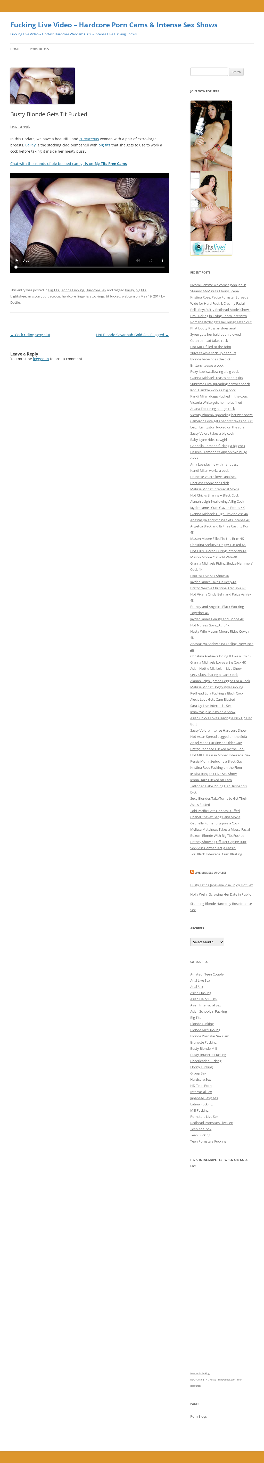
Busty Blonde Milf (203, 1048)
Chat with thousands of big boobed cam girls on (68, 163)
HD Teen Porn (201, 1085)
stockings (97, 296)
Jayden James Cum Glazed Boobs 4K (217, 507)
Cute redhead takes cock (209, 340)
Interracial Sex (201, 1091)
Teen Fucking (200, 1135)
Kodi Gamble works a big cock (213, 390)
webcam (128, 296)
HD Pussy (211, 1379)
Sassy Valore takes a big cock (212, 433)
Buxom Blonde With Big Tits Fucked (217, 835)
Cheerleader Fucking (205, 1061)
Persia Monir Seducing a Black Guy (216, 761)
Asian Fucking (200, 992)
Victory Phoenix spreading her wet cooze (221, 414)
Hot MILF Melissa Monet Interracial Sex (220, 755)
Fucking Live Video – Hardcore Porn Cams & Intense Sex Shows (114, 24)
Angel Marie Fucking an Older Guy (216, 742)
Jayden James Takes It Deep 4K (213, 582)
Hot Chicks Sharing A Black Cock (214, 495)
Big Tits (53, 290)
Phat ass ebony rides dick (209, 483)
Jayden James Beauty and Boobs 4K (217, 619)
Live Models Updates (210, 872)
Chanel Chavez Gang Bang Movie (215, 817)
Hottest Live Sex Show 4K (209, 575)
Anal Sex (196, 986)
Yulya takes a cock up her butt (213, 353)
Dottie (15, 302)
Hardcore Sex (96, 290)
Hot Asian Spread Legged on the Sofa (218, 736)
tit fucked (113, 296)
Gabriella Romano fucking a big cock (217, 445)
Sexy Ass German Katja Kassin (213, 848)
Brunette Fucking (203, 1042)
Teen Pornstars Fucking (208, 1141)
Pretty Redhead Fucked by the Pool (217, 749)
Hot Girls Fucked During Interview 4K (218, 551)
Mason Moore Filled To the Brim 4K (217, 538)
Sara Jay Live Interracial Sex (211, 705)
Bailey (30, 145)
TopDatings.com (226, 1379)
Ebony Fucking (201, 1067)
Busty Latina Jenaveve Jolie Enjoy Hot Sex (221, 885)
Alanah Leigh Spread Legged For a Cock (220, 681)
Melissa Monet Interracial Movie (214, 489)
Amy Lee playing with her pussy (214, 464)
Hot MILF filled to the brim (210, 346)
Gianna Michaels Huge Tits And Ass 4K (219, 513)
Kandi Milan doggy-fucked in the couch (220, 396)
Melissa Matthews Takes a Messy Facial (220, 829)
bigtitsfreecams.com (25, 296)
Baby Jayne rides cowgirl (208, 439)
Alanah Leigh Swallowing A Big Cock (217, 501)
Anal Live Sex (200, 980)
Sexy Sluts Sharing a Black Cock (214, 674)
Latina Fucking (201, 1104)
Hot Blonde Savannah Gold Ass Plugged (132, 334)
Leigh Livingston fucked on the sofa (217, 427)
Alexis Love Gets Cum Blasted (212, 699)
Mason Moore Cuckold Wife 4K (213, 557)
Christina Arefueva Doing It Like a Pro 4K (221, 656)
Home (15, 49)
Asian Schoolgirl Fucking (208, 1011)
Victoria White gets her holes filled (216, 402)
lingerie (82, 296)
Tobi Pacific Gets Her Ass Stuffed (215, 810)
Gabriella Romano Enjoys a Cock (214, 823)
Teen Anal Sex (200, 1129)
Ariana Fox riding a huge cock (212, 408)
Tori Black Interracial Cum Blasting (216, 854)
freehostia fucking (200, 1373)
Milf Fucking (199, 1110)
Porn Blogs (39, 49)
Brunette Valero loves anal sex (213, 476)
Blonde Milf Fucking (205, 1030)
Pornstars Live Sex (204, 1116)
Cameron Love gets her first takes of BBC (221, 421)
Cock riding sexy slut (30, 334)
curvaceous (89, 138)
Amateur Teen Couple (207, 974)
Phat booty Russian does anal (213, 328)
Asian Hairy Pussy (203, 999)
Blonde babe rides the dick (210, 359)
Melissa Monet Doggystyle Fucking (216, 687)
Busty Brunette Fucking (208, 1054)
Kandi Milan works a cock (209, 470)
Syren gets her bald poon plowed (215, 334)
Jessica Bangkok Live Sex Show (213, 773)
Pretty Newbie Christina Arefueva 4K (218, 588)
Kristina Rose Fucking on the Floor (216, 767)
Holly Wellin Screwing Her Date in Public (220, 894)
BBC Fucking (197, 1379)
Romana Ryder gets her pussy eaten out (221, 322)
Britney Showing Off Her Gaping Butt (218, 841)
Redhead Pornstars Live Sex (211, 1122)
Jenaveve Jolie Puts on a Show (212, 711)
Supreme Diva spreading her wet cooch (220, 384)
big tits (104, 145)
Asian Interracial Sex (205, 1005)
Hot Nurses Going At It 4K (209, 625)
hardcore (69, 296)
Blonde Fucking (72, 290)
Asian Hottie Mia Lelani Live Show (216, 668)
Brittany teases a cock (207, 365)
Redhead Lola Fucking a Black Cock (216, 693)
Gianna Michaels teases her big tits (216, 377)
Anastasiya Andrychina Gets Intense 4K (220, 520)
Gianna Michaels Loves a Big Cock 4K (218, 662)
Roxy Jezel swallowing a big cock (214, 371)
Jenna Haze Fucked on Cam (211, 780)
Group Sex (198, 1073)
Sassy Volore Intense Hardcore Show (218, 730)
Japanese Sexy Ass (204, 1098)
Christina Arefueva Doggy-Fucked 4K (218, 544)
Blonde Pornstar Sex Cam (209, 1036)
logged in (41, 358)
